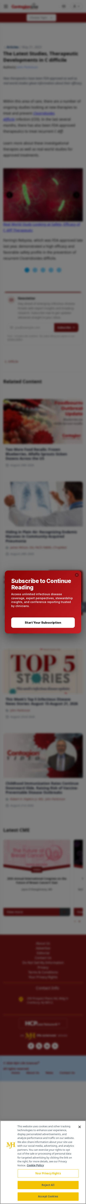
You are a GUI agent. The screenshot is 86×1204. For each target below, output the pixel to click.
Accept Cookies (48, 1196)
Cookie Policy (35, 1165)
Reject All (48, 1185)
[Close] (79, 1126)
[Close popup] (77, 575)
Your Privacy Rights (48, 1173)
